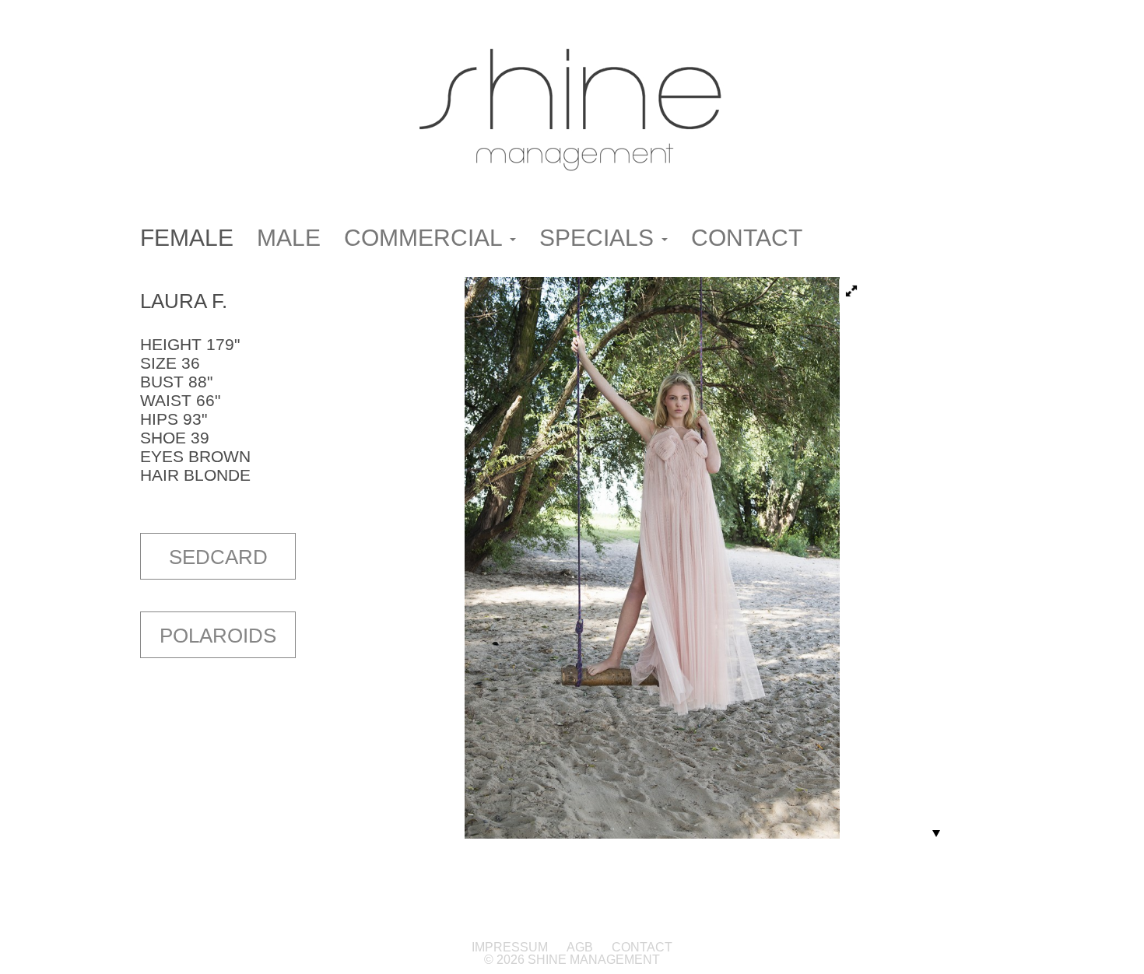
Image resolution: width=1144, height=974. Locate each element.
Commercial (426, 238)
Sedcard (218, 557)
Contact (746, 238)
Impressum (511, 947)
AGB (580, 947)
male (289, 238)
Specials (599, 238)
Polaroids (218, 635)
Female (186, 238)
